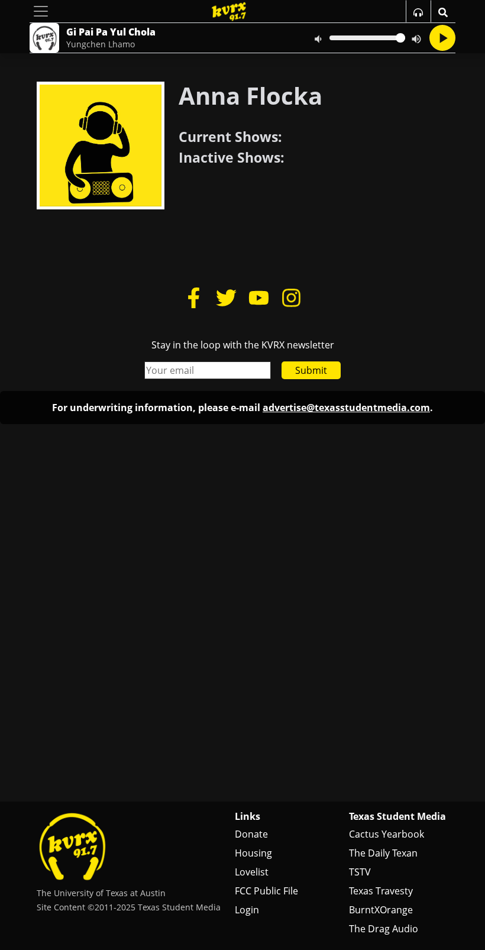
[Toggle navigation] (41, 11)
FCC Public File (266, 890)
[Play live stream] (442, 38)
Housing (253, 852)
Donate (251, 834)
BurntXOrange (381, 909)
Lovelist (252, 871)
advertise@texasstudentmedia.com (346, 407)
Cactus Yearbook (386, 834)
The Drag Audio (383, 928)
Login (247, 909)
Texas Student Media (397, 816)
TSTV (360, 871)
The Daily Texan (383, 852)
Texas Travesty (381, 890)
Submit (311, 370)
